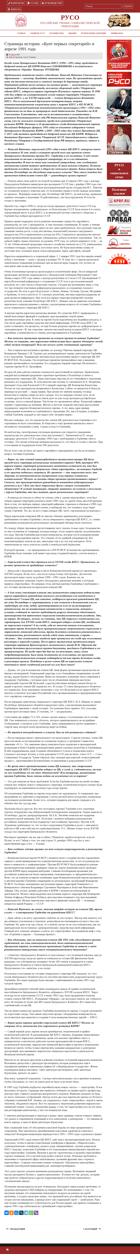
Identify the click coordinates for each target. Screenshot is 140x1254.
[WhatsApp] (31, 1213)
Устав (34, 3)
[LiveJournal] (21, 1213)
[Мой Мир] (16, 1213)
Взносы (16, 9)
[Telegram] (26, 1213)
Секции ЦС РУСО (37, 33)
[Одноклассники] (11, 1213)
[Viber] (36, 1213)
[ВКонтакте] (6, 1213)
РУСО (70, 17)
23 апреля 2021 (14, 55)
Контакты (17, 3)
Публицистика (56, 33)
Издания (72, 33)
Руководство (53, 3)
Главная (21, 33)
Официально (117, 33)
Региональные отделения (93, 33)
